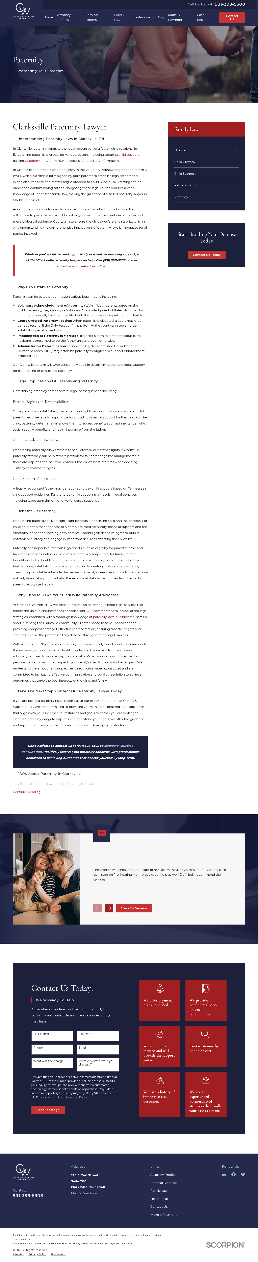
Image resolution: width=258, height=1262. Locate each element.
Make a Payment (163, 1215)
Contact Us (232, 17)
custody (111, 411)
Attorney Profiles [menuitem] (64, 17)
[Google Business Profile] (224, 1174)
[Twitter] (243, 1174)
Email (82, 1047)
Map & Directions (84, 1193)
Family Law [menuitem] (119, 17)
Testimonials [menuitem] (143, 17)
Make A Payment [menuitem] (175, 17)
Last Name (86, 1034)
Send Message (48, 1110)
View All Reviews (134, 908)
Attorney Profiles (163, 1175)
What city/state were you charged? (96, 1062)
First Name (41, 1034)
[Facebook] (233, 1174)
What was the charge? (49, 1061)
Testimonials (159, 1199)
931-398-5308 (230, 4)
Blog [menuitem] (160, 17)
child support (129, 155)
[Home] (23, 11)
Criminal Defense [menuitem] (92, 17)
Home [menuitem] (48, 17)
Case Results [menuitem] (202, 17)
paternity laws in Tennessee (114, 617)
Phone (38, 1047)
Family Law (158, 1191)
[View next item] (109, 908)
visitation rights (36, 161)
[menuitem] (203, 150)
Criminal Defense (163, 1183)
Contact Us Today (207, 255)
